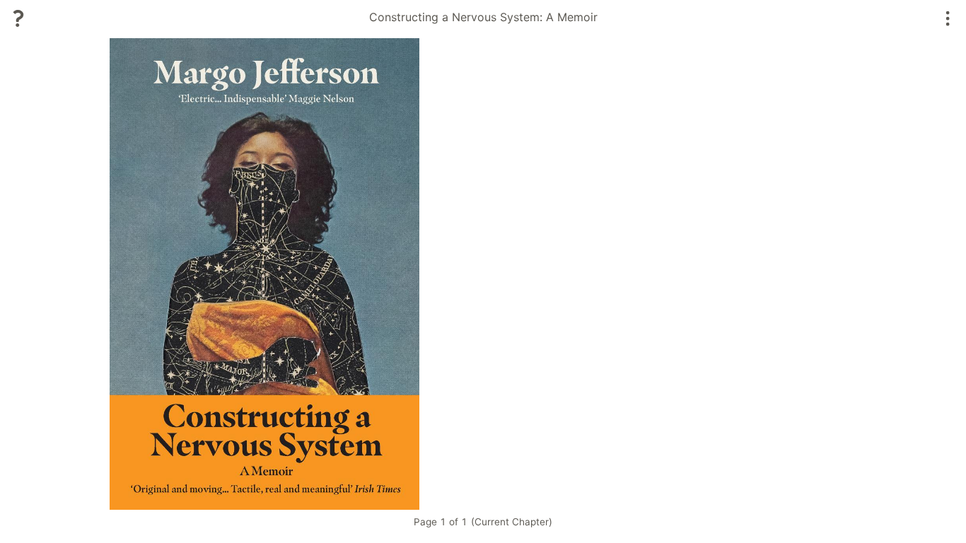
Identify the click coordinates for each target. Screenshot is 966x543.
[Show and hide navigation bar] (948, 18)
